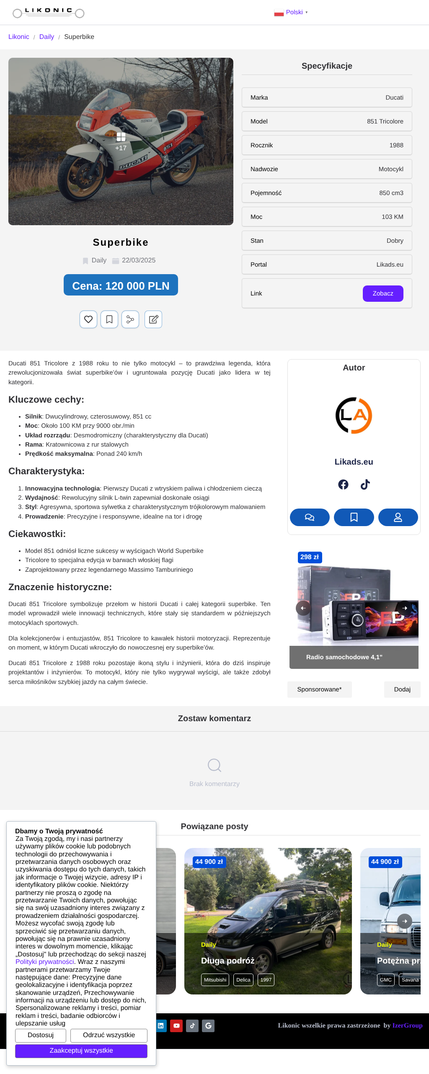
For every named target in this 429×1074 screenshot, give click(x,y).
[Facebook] (343, 484)
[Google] (208, 1026)
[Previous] (303, 608)
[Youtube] (176, 1026)
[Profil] (398, 517)
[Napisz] (310, 517)
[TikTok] (365, 484)
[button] (292, 12)
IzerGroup (407, 1025)
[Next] (404, 608)
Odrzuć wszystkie (109, 1035)
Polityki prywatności (45, 962)
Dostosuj (41, 1035)
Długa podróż (228, 961)
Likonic (18, 37)
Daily (46, 37)
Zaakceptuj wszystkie (81, 1050)
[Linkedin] (160, 1026)
